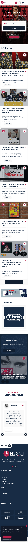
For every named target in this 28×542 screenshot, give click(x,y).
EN (15, 466)
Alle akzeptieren (7, 536)
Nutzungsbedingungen (8, 498)
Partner (4, 479)
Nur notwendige (16, 536)
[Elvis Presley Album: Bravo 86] (14, 292)
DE (12, 466)
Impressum (5, 493)
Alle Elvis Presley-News (13, 281)
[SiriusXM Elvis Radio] (14, 317)
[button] (24, 317)
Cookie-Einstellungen (7, 539)
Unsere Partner (7, 302)
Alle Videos (9, 350)
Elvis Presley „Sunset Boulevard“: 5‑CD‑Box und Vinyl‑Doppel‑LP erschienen (13, 111)
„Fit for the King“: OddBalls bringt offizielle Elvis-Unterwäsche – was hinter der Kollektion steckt (13, 73)
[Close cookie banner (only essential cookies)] (26, 526)
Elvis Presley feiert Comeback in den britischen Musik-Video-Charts (12, 223)
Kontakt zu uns (6, 481)
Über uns (4, 477)
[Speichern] (24, 54)
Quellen (4, 500)
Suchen (14, 28)
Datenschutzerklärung (8, 496)
